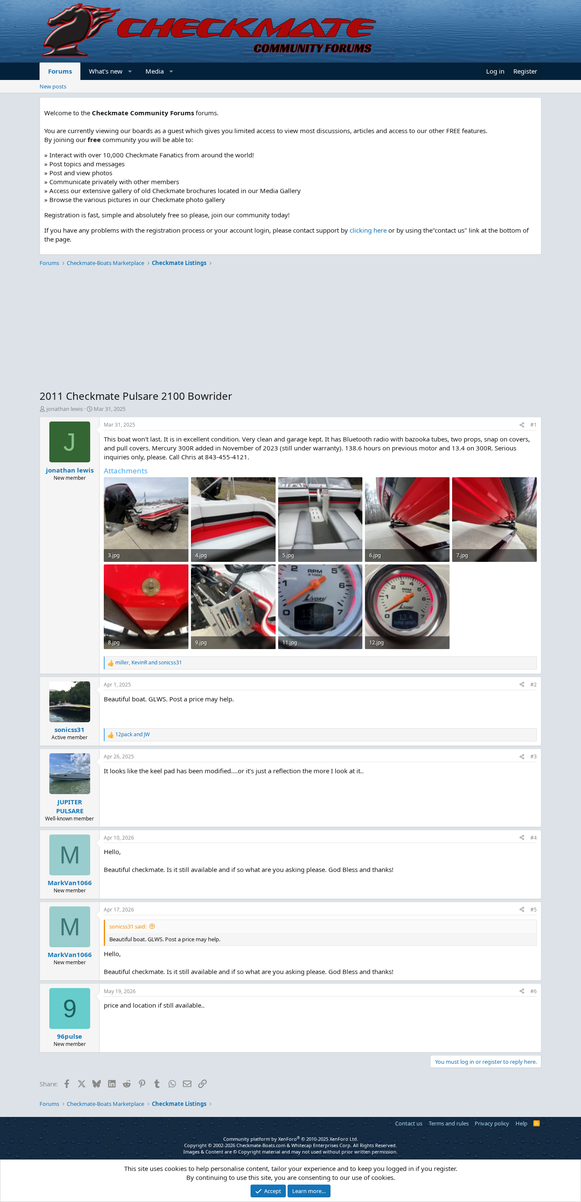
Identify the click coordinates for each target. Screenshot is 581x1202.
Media (154, 71)
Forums (60, 71)
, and (148, 662)
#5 (533, 909)
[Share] (521, 425)
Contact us (408, 1123)
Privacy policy (492, 1123)
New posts (53, 86)
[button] (130, 71)
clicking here (368, 230)
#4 (533, 837)
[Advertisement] (290, 329)
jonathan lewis (64, 409)
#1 (533, 424)
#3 (533, 756)
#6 (533, 991)
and (132, 734)
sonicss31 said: (127, 926)
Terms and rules (449, 1123)
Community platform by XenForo (290, 1139)
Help (521, 1123)
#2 (533, 684)
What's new (105, 71)
